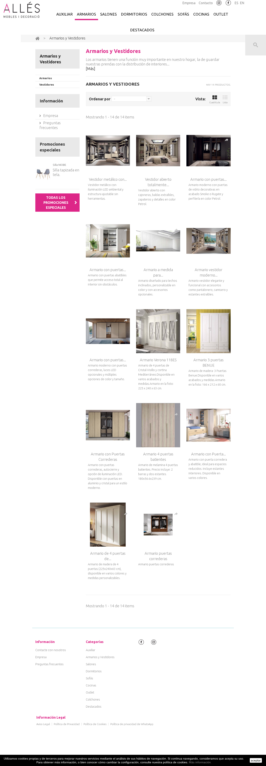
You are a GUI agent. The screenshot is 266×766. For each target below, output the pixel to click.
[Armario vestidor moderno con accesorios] (208, 241)
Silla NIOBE (59, 164)
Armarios (86, 14)
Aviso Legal (43, 724)
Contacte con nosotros (50, 650)
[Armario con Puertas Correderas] (108, 425)
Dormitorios (134, 14)
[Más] (90, 68)
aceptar (256, 760)
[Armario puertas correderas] (158, 525)
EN (242, 3)
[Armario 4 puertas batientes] (158, 425)
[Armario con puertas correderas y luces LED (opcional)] (108, 331)
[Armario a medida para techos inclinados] (158, 241)
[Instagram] (219, 3)
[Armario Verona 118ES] (158, 331)
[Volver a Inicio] (37, 38)
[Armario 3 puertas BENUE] (208, 331)
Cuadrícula (214, 102)
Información (51, 100)
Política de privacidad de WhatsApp (131, 724)
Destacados (142, 30)
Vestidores (46, 84)
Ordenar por (99, 99)
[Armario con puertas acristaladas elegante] (208, 151)
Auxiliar (64, 14)
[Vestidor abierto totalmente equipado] (158, 151)
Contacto (206, 3)
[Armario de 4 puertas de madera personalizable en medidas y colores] (108, 525)
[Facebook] (228, 3)
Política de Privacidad (67, 724)
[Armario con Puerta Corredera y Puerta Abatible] (208, 425)
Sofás (183, 14)
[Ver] (126, 140)
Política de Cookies (95, 724)
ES (236, 3)
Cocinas (201, 14)
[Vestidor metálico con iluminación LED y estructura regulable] (108, 151)
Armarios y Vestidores (100, 657)
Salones (108, 14)
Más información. (200, 762)
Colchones (162, 14)
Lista (225, 102)
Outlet (220, 14)
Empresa (189, 3)
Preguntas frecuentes (49, 664)
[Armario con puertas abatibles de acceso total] (108, 241)
